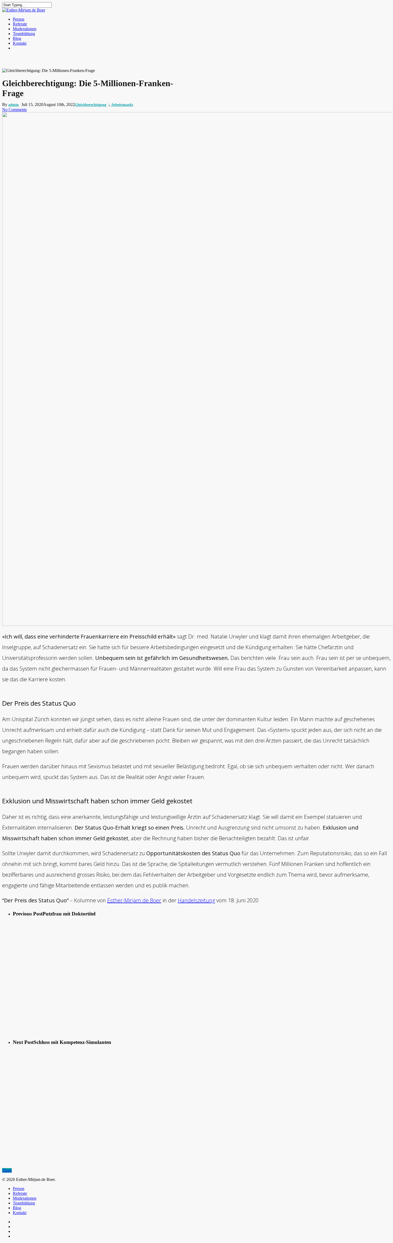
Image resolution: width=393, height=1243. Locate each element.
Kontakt (19, 43)
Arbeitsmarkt (122, 105)
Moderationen (24, 28)
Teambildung (24, 33)
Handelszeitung (196, 900)
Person (18, 19)
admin (13, 105)
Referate (20, 24)
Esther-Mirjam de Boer (134, 900)
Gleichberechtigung (90, 105)
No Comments (14, 109)
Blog (17, 38)
